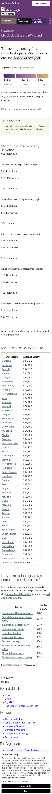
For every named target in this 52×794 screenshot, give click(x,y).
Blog (7, 695)
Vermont (6, 460)
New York (6, 406)
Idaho (5, 526)
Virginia (5, 489)
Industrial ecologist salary (15, 625)
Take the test (41, 4)
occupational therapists (18, 594)
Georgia (6, 369)
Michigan (6, 377)
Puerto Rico (8, 546)
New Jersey (8, 386)
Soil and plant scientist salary (17, 657)
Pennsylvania (8, 550)
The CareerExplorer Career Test (21, 706)
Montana (6, 361)
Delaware (6, 423)
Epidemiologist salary (13, 629)
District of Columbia (12, 563)
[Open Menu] (17, 4)
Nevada (6, 390)
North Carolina (9, 394)
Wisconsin (7, 431)
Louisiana (7, 476)
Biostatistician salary (13, 653)
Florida (5, 480)
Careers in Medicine (15, 730)
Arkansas (7, 493)
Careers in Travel (13, 737)
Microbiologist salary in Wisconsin (22, 35)
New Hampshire (10, 443)
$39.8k (8, 82)
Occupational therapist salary (17, 613)
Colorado (6, 439)
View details (8, 14)
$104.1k (43, 82)
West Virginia (8, 530)
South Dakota (9, 534)
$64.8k (25, 82)
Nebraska (7, 468)
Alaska (5, 435)
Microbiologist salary (13, 637)
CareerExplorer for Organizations (22, 750)
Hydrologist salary (11, 633)
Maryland (6, 373)
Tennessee (7, 382)
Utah (4, 522)
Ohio (4, 538)
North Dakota (9, 464)
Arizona (6, 513)
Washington (8, 419)
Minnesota (7, 410)
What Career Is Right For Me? (20, 723)
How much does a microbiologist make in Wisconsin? (25, 126)
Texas (5, 484)
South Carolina (9, 472)
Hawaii (5, 447)
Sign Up (9, 702)
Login (8, 699)
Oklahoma (7, 554)
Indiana (5, 517)
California (7, 365)
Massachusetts (10, 559)
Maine (5, 501)
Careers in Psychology (16, 734)
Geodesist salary (10, 641)
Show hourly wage (22, 68)
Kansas (5, 509)
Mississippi (7, 456)
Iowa (4, 398)
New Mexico (8, 542)
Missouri (6, 402)
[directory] (26, 126)
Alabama (6, 505)
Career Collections (14, 719)
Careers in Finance (14, 726)
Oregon (6, 414)
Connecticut (8, 427)
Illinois (5, 452)
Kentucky (6, 497)
